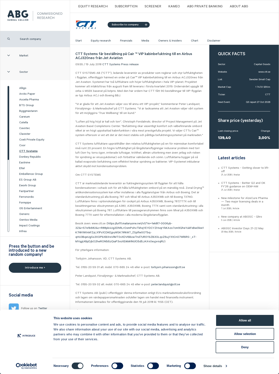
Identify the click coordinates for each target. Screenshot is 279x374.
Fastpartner (26, 191)
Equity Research (93, 6)
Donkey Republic (30, 156)
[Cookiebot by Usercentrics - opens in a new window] (26, 366)
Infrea (23, 231)
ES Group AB (27, 179)
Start (78, 40)
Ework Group (27, 185)
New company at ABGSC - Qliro (241, 216)
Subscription (126, 6)
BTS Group (26, 105)
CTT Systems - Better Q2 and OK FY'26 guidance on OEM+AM (243, 184)
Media (145, 40)
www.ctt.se (264, 71)
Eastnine (24, 162)
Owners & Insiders (170, 40)
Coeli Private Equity (31, 139)
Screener (153, 6)
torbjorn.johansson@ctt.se (168, 267)
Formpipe (25, 202)
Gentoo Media (28, 219)
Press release (130, 64)
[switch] (117, 366)
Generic (24, 214)
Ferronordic (26, 197)
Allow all (245, 320)
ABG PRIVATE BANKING (205, 6)
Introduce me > (35, 267)
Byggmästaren (28, 111)
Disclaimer (213, 40)
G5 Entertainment (30, 208)
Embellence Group (31, 174)
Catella (23, 122)
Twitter (42, 308)
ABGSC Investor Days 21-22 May (242, 228)
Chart (194, 40)
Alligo (22, 88)
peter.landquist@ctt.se (165, 284)
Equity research (101, 40)
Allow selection (245, 334)
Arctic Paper (27, 93)
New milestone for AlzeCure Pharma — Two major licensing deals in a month (244, 202)
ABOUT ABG (239, 6)
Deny (245, 347)
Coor (22, 145)
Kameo (174, 6)
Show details (212, 366)
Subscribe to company (125, 24)
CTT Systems (28, 151)
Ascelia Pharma (29, 99)
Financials (126, 40)
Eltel (22, 168)
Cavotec (24, 128)
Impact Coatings (29, 225)
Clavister (24, 134)
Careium (24, 116)
